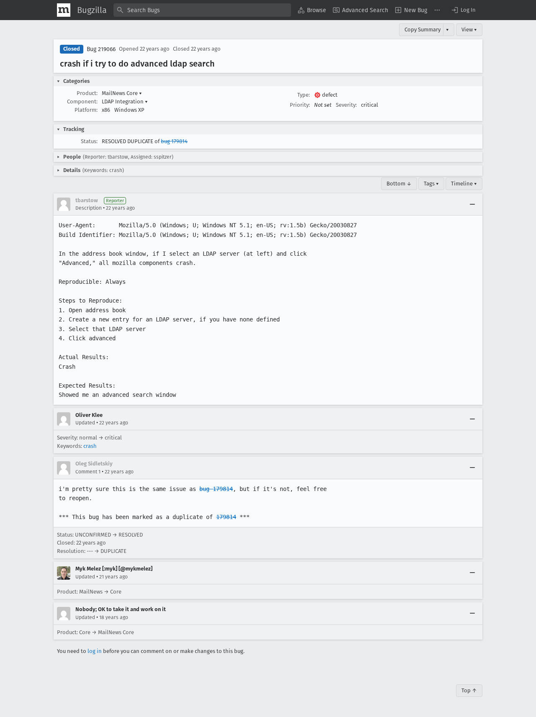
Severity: (346, 105)
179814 (226, 517)
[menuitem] (312, 10)
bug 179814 (174, 141)
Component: (82, 101)
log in (95, 651)
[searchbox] (202, 10)
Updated (85, 423)
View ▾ (469, 29)
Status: (89, 141)
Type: (303, 95)
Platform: (86, 110)
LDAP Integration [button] (125, 101)
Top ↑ (469, 690)
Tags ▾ (431, 183)
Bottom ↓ (399, 183)
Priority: (300, 105)
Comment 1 (87, 472)
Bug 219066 (101, 49)
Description (88, 208)
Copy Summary (423, 29)
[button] (463, 10)
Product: (87, 93)
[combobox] (202, 10)
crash (90, 446)
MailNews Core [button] (122, 93)
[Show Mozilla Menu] (63, 10)
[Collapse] (472, 204)
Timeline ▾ (464, 183)
